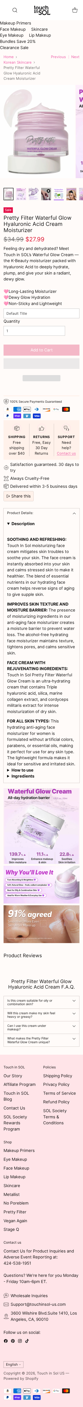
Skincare (39, 29)
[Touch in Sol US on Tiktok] (27, 1341)
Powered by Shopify (21, 1378)
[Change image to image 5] (59, 194)
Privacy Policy (56, 1084)
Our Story (13, 1075)
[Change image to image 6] (71, 194)
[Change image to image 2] (21, 194)
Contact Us (14, 1108)
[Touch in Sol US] (42, 10)
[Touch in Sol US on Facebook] (5, 1341)
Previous (58, 57)
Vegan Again (15, 1220)
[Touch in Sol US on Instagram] (20, 1341)
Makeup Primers (15, 23)
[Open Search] (14, 10)
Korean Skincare (18, 62)
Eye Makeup (11, 35)
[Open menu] (5, 10)
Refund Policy (56, 1101)
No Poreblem (16, 1203)
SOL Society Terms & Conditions (55, 1116)
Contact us (66, 453)
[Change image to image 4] (46, 194)
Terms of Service (59, 1093)
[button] (41, 363)
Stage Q (11, 1229)
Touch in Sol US (50, 1373)
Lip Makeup (40, 35)
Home (9, 57)
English (12, 1364)
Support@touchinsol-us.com (38, 1304)
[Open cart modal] (74, 10)
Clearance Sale (14, 47)
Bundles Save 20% (18, 41)
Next (75, 57)
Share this (21, 496)
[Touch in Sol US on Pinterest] (12, 1341)
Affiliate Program (20, 1084)
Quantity (12, 321)
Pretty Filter (15, 1211)
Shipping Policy (57, 1075)
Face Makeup (13, 29)
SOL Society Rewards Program (15, 1122)
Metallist (12, 1194)
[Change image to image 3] (34, 194)
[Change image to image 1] (9, 194)
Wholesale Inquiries (29, 1295)
